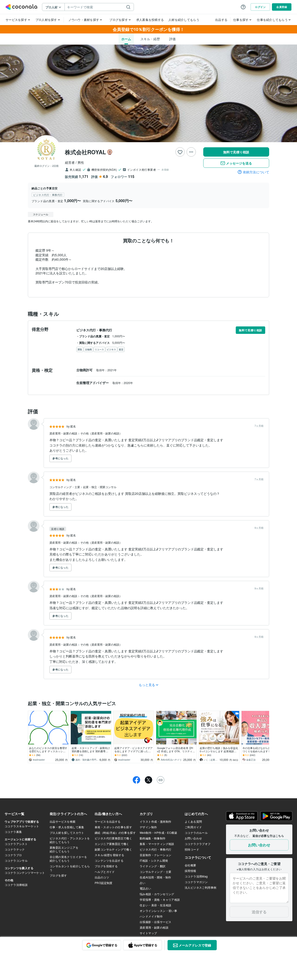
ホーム (126, 38)
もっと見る (147, 685)
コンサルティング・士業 (65, 487)
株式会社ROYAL (85, 152)
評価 (172, 38)
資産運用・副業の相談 (63, 433)
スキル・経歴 (150, 38)
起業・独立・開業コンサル (99, 487)
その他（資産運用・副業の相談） (101, 433)
